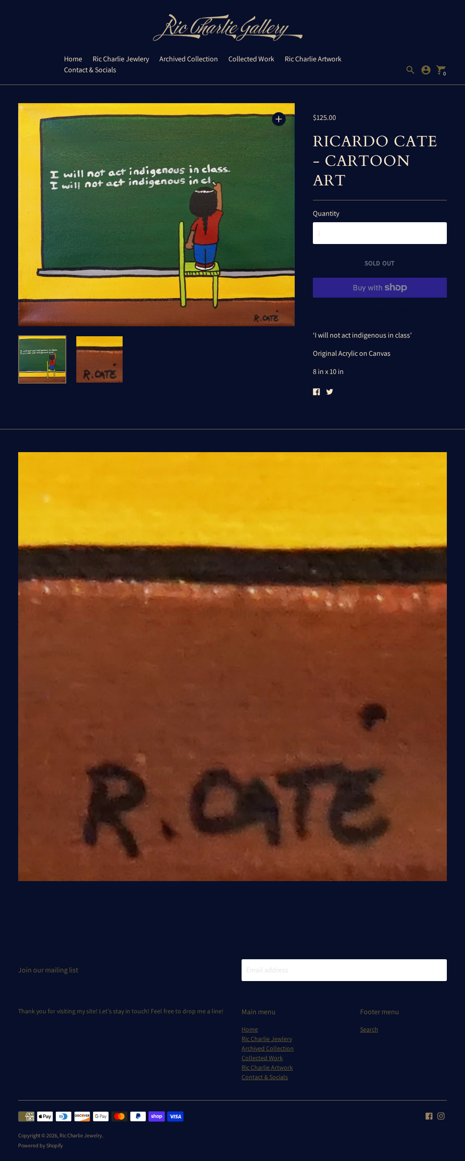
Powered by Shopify (40, 1145)
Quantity (326, 213)
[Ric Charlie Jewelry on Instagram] (441, 1115)
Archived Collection (188, 59)
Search (369, 1029)
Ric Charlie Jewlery (121, 59)
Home (73, 59)
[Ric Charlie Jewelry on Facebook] (429, 1115)
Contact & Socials (90, 70)
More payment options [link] (380, 311)
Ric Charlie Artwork (313, 59)
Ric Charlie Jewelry (80, 1135)
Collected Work (251, 59)
